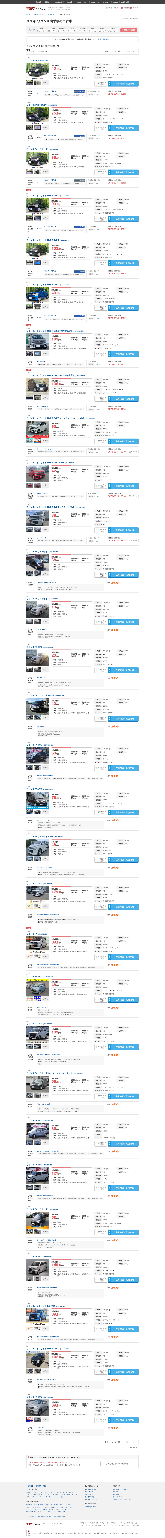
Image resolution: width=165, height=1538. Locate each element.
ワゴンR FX (37, 60)
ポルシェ (74, 1494)
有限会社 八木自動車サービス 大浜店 (48, 1151)
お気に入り (118, 8)
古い (44, 31)
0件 (99, 94)
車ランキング (95, 2)
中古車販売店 (58, 2)
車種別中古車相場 (90, 1489)
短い (80, 31)
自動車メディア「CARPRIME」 (122, 1499)
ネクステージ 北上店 (50, 136)
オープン (51, 1509)
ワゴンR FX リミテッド (42, 149)
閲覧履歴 (127, 8)
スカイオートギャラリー (44, 820)
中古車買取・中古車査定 (120, 1489)
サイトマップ (108, 8)
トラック (35, 1509)
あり (90, 31)
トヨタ (36, 1492)
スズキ (65, 1492)
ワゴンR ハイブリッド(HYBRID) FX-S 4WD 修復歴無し (56, 375)
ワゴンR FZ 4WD (39, 789)
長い (85, 31)
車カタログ (106, 2)
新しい (39, 31)
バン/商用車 (43, 1509)
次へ (134, 51)
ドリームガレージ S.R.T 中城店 (46, 1240)
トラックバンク (117, 1497)
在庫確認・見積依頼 (121, 83)
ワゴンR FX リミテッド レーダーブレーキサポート (55, 1073)
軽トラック (49, 1505)
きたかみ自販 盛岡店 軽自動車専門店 (48, 914)
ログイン (136, 8)
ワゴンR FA (37, 933)
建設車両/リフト (31, 1511)
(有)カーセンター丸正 (43, 1104)
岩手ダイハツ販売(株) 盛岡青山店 (47, 1287)
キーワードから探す (59, 1516)
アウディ (48, 1494)
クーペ (28, 1509)
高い (54, 31)
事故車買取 (116, 1494)
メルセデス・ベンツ (59, 1494)
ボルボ (28, 1497)
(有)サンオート (41, 1427)
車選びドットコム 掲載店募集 (89, 1523)
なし (94, 31)
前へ (128, 51)
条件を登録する (103, 39)
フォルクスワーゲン (37, 1494)
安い (49, 31)
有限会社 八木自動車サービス (46, 775)
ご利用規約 (135, 1525)
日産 (41, 1492)
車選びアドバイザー (91, 1499)
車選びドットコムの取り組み (109, 1523)
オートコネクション (43, 493)
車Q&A (115, 2)
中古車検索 (37, 2)
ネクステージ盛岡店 (50, 91)
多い (115, 31)
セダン (46, 1507)
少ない (110, 31)
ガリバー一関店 (41, 361)
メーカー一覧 (59, 1497)
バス (55, 1511)
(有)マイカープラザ (43, 1007)
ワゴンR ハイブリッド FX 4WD (46, 1306)
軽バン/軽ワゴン (39, 1505)
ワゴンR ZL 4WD (39, 883)
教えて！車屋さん (90, 1497)
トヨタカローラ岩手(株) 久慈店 (46, 1379)
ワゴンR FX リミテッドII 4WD (45, 695)
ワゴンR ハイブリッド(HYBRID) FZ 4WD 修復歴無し (55, 330)
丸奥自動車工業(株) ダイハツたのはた (48, 1054)
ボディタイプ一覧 (63, 1511)
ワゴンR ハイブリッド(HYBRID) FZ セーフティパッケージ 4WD (61, 418)
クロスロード (41, 629)
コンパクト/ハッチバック (34, 1507)
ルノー (42, 1497)
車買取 (47, 2)
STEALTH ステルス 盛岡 (44, 867)
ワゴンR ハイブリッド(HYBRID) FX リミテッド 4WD (56, 507)
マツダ (53, 1492)
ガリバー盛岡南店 (42, 406)
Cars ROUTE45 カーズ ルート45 (47, 582)
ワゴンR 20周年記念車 (42, 104)
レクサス (29, 1492)
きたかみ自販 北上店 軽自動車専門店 (48, 964)
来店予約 (134, 452)
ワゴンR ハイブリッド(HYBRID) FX (48, 195)
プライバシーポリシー (110, 1525)
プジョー (35, 1497)
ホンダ (47, 1492)
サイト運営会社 (97, 1525)
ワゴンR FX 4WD (39, 647)
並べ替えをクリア (32, 29)
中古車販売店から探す (44, 1516)
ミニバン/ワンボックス (56, 1507)
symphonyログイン (91, 1507)
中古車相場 (68, 2)
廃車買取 (115, 1492)
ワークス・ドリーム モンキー (46, 449)
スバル (59, 1492)
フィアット (49, 1497)
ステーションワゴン (66, 1505)
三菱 (27, 1494)
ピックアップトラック (45, 1511)
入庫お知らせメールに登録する (117, 1463)
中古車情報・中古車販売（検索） (36, 1486)
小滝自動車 (40, 726)
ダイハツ (71, 1492)
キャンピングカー (61, 1509)
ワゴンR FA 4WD (39, 1164)
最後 (119, 51)
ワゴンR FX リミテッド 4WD (45, 836)
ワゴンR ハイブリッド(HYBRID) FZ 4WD (50, 462)
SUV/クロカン (69, 1507)
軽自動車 (29, 1505)
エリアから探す (31, 1516)
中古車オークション (82, 2)
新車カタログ (89, 1494)
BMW (68, 1494)
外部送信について (124, 1525)
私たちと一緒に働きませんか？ (129, 1523)
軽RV (56, 1505)
